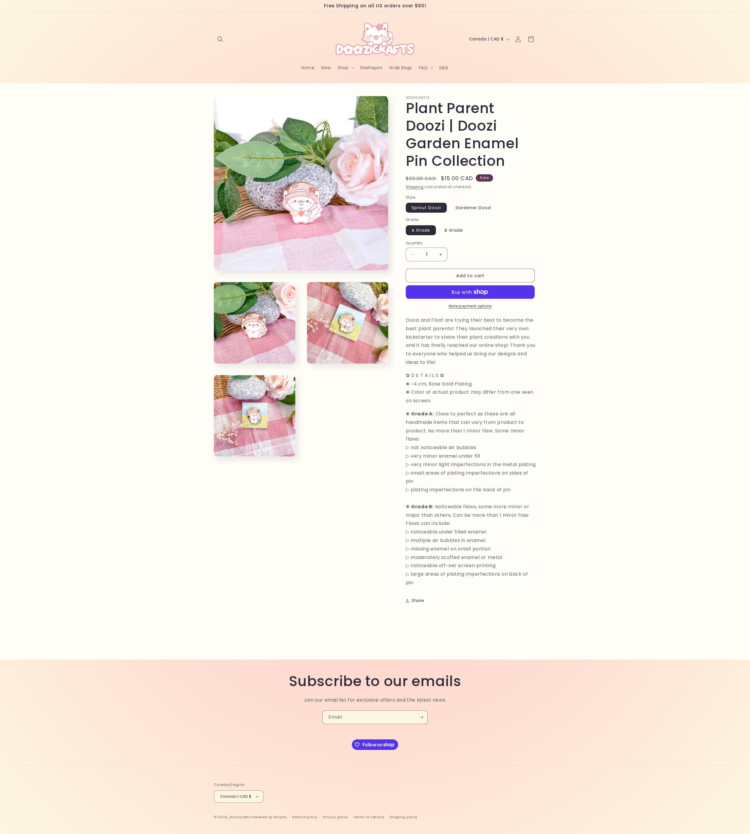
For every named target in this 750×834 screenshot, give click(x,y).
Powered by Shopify (269, 817)
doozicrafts (240, 817)
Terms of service (369, 817)
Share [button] (418, 600)
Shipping (415, 186)
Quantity (414, 243)
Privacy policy (335, 817)
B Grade (454, 230)
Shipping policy (404, 817)
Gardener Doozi (473, 208)
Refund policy (304, 817)
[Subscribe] (421, 717)
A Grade (421, 230)
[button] (220, 39)
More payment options (470, 305)
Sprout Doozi (426, 208)
